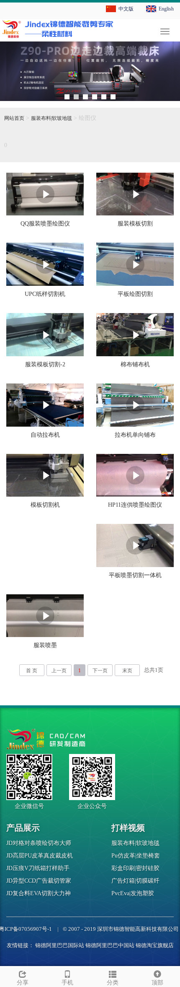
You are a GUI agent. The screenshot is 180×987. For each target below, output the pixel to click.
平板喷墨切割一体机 (135, 575)
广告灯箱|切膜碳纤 (135, 881)
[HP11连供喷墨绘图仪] (135, 475)
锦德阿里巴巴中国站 (109, 945)
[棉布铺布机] (135, 334)
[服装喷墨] (45, 615)
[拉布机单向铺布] (135, 405)
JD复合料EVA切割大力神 (38, 893)
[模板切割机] (45, 475)
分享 (22, 982)
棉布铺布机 (135, 364)
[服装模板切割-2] (45, 334)
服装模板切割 (135, 223)
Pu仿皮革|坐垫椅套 (135, 855)
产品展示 (23, 827)
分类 (112, 982)
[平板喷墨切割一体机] (135, 545)
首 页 (31, 671)
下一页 (100, 671)
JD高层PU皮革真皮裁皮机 (39, 855)
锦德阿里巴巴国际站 (59, 945)
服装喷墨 (45, 645)
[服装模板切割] (135, 194)
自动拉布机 (45, 435)
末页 (127, 671)
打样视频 (128, 827)
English (166, 9)
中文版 (126, 9)
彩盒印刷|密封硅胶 (135, 868)
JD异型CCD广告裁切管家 (38, 881)
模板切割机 (45, 505)
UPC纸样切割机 (45, 294)
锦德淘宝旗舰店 (155, 945)
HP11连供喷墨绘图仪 (135, 505)
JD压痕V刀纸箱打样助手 (37, 868)
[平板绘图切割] (135, 264)
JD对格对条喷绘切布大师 (38, 843)
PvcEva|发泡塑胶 (132, 893)
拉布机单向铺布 (135, 435)
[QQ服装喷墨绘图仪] (45, 194)
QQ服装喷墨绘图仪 (45, 223)
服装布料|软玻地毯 (51, 118)
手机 (67, 982)
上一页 (59, 671)
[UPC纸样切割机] (45, 264)
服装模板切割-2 (45, 364)
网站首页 (14, 118)
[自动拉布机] (45, 405)
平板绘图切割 (135, 294)
